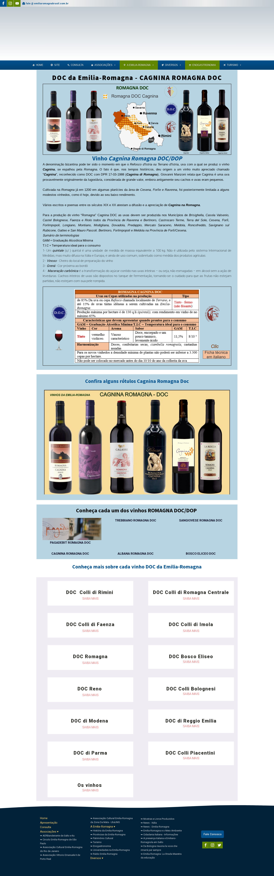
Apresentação (48, 822)
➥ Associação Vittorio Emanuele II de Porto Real (60, 857)
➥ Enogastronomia (100, 846)
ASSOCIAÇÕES (103, 65)
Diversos (171, 65)
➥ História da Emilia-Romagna (106, 830)
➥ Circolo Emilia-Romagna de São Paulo (58, 841)
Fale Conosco (213, 834)
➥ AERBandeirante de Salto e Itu (57, 835)
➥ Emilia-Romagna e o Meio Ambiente (161, 830)
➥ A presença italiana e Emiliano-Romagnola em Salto (158, 840)
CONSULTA (77, 65)
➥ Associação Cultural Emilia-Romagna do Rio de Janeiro (61, 849)
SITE (57, 65)
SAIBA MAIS (90, 598)
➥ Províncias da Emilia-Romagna (107, 834)
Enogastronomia (204, 65)
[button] (115, 65)
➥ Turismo (96, 842)
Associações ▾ (49, 831)
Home (39, 65)
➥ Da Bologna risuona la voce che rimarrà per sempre (159, 848)
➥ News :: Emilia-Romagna (155, 826)
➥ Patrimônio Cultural (101, 838)
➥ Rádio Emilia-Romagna (103, 854)
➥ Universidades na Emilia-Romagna (110, 850)
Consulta (45, 827)
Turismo (232, 65)
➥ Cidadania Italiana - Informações (159, 834)
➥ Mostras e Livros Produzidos (157, 818)
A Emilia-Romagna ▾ (102, 826)
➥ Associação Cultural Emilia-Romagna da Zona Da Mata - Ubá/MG (111, 820)
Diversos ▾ (96, 858)
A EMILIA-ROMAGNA (139, 65)
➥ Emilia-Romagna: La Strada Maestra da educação (161, 856)
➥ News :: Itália (149, 822)
